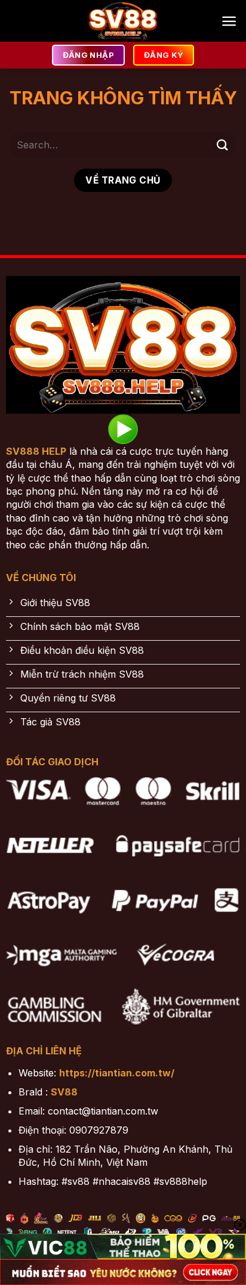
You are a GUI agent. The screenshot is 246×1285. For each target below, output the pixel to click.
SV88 (64, 1092)
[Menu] (229, 21)
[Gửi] (223, 144)
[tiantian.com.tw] (123, 21)
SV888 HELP (36, 451)
